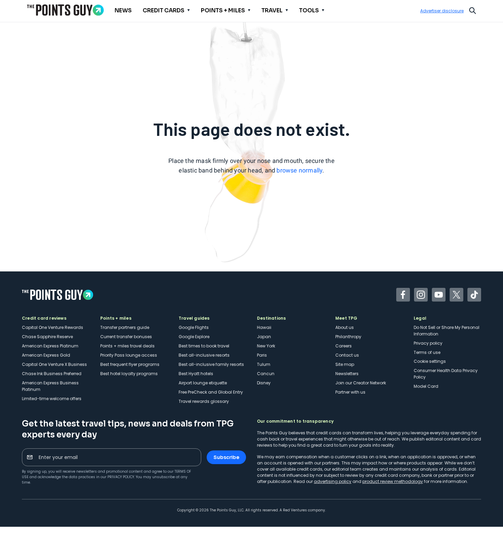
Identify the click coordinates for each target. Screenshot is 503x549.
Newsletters (347, 373)
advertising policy (332, 481)
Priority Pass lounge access (128, 355)
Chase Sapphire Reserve (47, 337)
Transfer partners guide (124, 327)
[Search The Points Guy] (472, 10)
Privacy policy (428, 343)
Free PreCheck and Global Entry (211, 392)
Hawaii (264, 327)
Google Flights (194, 327)
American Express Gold (46, 355)
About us (344, 327)
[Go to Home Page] (65, 10)
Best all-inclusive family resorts (211, 364)
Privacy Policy (120, 477)
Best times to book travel (204, 346)
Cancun (265, 373)
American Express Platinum (50, 346)
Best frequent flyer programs (129, 364)
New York (266, 346)
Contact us (347, 355)
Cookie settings (430, 361)
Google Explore (194, 337)
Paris (262, 355)
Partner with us (350, 392)
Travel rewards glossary (204, 401)
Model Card (426, 386)
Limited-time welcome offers (51, 398)
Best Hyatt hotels (196, 373)
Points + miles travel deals (127, 346)
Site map (344, 364)
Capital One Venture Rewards (52, 327)
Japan (264, 337)
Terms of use (427, 352)
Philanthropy (348, 337)
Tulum (263, 364)
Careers (343, 346)
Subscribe (226, 457)
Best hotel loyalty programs (129, 373)
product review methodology (392, 481)
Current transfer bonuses (126, 337)
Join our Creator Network (360, 383)
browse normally (299, 170)
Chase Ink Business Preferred (51, 373)
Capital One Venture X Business (54, 364)
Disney (264, 383)
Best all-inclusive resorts (204, 355)
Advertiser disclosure (442, 11)
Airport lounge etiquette (203, 383)
